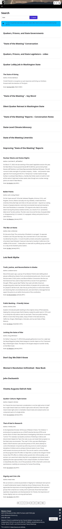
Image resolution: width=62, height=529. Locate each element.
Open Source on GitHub (17, 527)
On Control (10, 467)
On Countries (10, 415)
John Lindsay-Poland (13, 195)
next (38, 503)
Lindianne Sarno (12, 270)
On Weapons (10, 219)
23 (31, 503)
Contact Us (53, 519)
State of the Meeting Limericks (18, 137)
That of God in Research (12, 423)
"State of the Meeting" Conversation (20, 43)
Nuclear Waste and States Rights (16, 158)
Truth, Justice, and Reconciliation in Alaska (20, 267)
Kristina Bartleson (13, 78)
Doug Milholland (12, 335)
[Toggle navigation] (2, 6)
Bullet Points (8, 192)
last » (43, 503)
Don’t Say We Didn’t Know (15, 357)
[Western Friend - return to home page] (31, 2)
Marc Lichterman (12, 231)
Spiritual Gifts (10, 87)
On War (9, 248)
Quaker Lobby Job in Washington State (21, 64)
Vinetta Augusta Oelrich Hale (17, 388)
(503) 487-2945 (5, 517)
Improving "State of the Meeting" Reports (23, 148)
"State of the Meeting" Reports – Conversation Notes (28, 116)
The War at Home (10, 228)
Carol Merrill (11, 161)
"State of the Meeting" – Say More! (19, 96)
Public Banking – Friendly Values (16, 303)
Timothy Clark (12, 426)
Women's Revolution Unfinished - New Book (24, 368)
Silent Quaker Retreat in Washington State (23, 106)
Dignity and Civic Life (11, 476)
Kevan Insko (11, 479)
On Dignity (10, 183)
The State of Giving (10, 74)
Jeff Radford (19, 161)
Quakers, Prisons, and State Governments (23, 33)
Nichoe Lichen (12, 306)
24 (34, 503)
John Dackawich (11, 378)
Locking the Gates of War (13, 332)
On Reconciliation (11, 295)
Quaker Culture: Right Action (14, 399)
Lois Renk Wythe (11, 257)
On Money (9, 324)
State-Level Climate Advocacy (17, 127)
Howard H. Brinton (13, 402)
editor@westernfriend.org (9, 515)
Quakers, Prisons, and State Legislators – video (25, 54)
